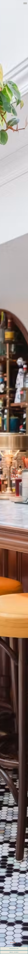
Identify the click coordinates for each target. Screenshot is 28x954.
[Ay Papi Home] (4, 3)
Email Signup (14, 952)
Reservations (14, 948)
